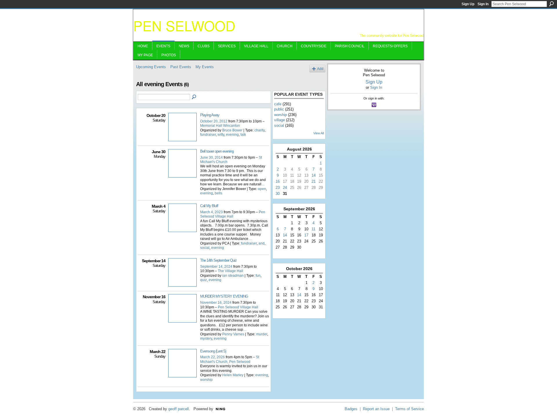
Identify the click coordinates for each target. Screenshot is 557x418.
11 (313, 229)
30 (278, 193)
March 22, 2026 (212, 357)
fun (258, 276)
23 (278, 187)
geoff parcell (178, 409)
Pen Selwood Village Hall (232, 214)
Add (320, 68)
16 (278, 181)
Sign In (483, 4)
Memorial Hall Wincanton (220, 126)
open (262, 189)
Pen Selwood (184, 25)
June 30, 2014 (211, 157)
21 (314, 181)
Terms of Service (409, 409)
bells (218, 193)
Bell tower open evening (217, 151)
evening (232, 135)
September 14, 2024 (216, 267)
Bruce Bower (232, 130)
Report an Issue (376, 409)
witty (221, 135)
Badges (351, 409)
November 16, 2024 (216, 303)
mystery (206, 338)
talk (243, 135)
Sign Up (468, 4)
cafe (277, 104)
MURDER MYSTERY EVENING (224, 296)
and (261, 243)
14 (314, 175)
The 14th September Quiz (218, 260)
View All (318, 133)
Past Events (180, 67)
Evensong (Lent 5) (213, 351)
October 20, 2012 (213, 121)
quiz (203, 280)
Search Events (194, 97)
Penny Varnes (233, 334)
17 (306, 235)
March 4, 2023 (211, 212)
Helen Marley (232, 375)
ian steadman (233, 276)
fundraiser (208, 135)
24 (285, 187)
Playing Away (209, 115)
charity (259, 130)
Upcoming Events (151, 67)
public (279, 109)
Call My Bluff (209, 206)
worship (206, 380)
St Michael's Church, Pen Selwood (229, 359)
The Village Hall (230, 271)
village (279, 120)
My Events (205, 67)
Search (551, 3)
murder (261, 334)
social (204, 248)
